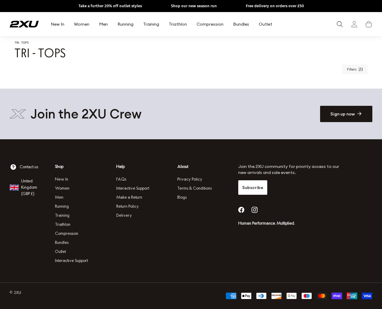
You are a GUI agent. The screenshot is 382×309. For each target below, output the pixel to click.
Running (62, 206)
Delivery (124, 215)
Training (62, 215)
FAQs (121, 179)
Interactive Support (71, 260)
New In (61, 179)
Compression (66, 233)
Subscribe (252, 187)
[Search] (339, 24)
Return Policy (127, 206)
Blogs (182, 197)
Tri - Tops (21, 42)
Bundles (62, 242)
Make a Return (129, 197)
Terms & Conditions (194, 188)
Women (62, 188)
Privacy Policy (189, 179)
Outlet (60, 251)
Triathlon (62, 224)
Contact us (29, 166)
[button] (368, 24)
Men (59, 197)
